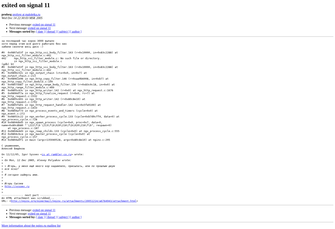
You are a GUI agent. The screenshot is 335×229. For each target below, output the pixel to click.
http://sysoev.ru (17, 186)
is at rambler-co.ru (56, 154)
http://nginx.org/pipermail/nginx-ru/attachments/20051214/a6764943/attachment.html (73, 201)
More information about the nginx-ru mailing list (31, 225)
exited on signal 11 (44, 24)
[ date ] (40, 31)
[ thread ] (51, 31)
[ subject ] (63, 31)
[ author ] (75, 31)
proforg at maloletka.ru (26, 14)
